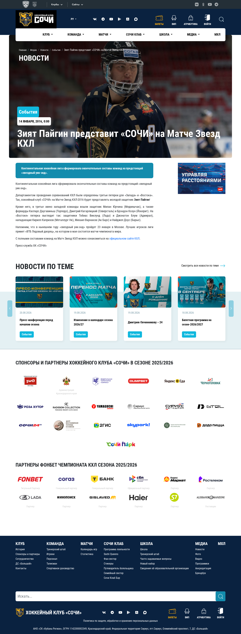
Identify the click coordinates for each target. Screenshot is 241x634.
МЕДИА (201, 543)
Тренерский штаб (56, 549)
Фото (198, 554)
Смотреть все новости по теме (200, 265)
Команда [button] (75, 34)
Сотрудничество (25, 558)
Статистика (87, 554)
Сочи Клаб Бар (112, 577)
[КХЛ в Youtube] (210, 4)
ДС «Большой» (24, 563)
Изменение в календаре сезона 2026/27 (93, 322)
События (27, 334)
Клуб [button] (46, 34)
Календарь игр (89, 549)
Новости (199, 549)
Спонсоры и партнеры (28, 554)
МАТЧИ (87, 543)
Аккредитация (203, 568)
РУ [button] (72, 19)
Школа (144, 549)
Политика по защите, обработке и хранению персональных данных (120, 620)
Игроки (50, 554)
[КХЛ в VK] (196, 4)
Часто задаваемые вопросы (155, 558)
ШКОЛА (146, 543)
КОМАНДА (55, 543)
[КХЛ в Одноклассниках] (203, 4)
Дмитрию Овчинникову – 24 (145, 322)
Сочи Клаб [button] (134, 34)
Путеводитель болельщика (118, 568)
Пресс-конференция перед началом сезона (36, 322)
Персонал (52, 558)
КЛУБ (20, 543)
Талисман (52, 563)
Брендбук (200, 573)
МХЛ (217, 34)
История (20, 549)
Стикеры (108, 563)
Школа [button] (164, 34)
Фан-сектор (110, 558)
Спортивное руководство (60, 568)
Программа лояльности (117, 549)
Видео (198, 558)
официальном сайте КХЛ (124, 238)
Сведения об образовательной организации (164, 568)
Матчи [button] (104, 34)
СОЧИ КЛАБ (113, 543)
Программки (202, 563)
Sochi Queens (111, 554)
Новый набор (147, 563)
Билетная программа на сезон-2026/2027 (196, 322)
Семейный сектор (113, 573)
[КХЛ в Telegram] (216, 4)
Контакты (21, 568)
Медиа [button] (192, 34)
